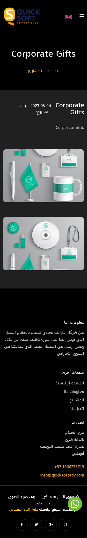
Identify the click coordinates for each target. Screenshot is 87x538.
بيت (56, 71)
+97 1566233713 (69, 467)
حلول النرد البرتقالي (23, 509)
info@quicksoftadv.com (62, 475)
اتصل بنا (77, 408)
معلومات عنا (74, 391)
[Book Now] (75, 504)
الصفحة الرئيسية (70, 383)
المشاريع (35, 71)
